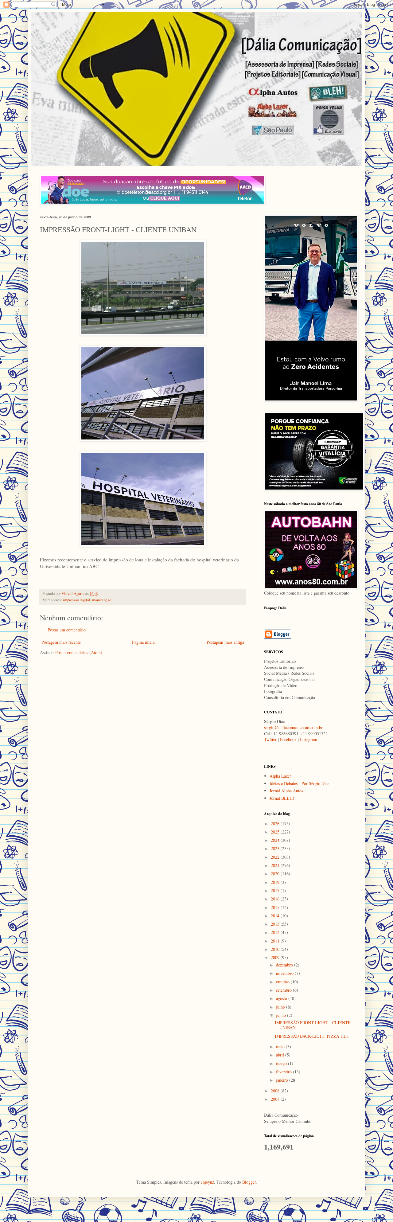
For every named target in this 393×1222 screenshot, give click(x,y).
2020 (276, 873)
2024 (276, 840)
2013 (276, 924)
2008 (276, 1091)
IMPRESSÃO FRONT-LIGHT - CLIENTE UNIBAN (313, 1025)
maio (281, 1046)
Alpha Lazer (280, 776)
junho (281, 1015)
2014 (276, 916)
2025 (276, 832)
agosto (282, 998)
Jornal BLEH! (282, 798)
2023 (276, 848)
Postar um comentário (67, 630)
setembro (284, 990)
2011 (276, 941)
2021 (276, 865)
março (282, 1063)
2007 (276, 1099)
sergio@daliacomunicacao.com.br (293, 727)
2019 (276, 882)
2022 (276, 857)
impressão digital (76, 600)
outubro (283, 982)
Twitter (270, 739)
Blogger (249, 1182)
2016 (276, 899)
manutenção (101, 600)
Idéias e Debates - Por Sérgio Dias (299, 783)
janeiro (282, 1080)
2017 (276, 890)
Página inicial (144, 642)
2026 (276, 823)
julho (281, 1007)
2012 (276, 932)
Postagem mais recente (61, 642)
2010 (276, 949)
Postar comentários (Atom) (78, 652)
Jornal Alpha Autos (286, 791)
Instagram (308, 739)
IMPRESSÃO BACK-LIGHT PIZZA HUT (312, 1036)
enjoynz (207, 1182)
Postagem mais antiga (225, 642)
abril (280, 1055)
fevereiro (284, 1072)
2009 (276, 957)
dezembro (285, 965)
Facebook (288, 739)
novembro (285, 973)
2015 (276, 907)
